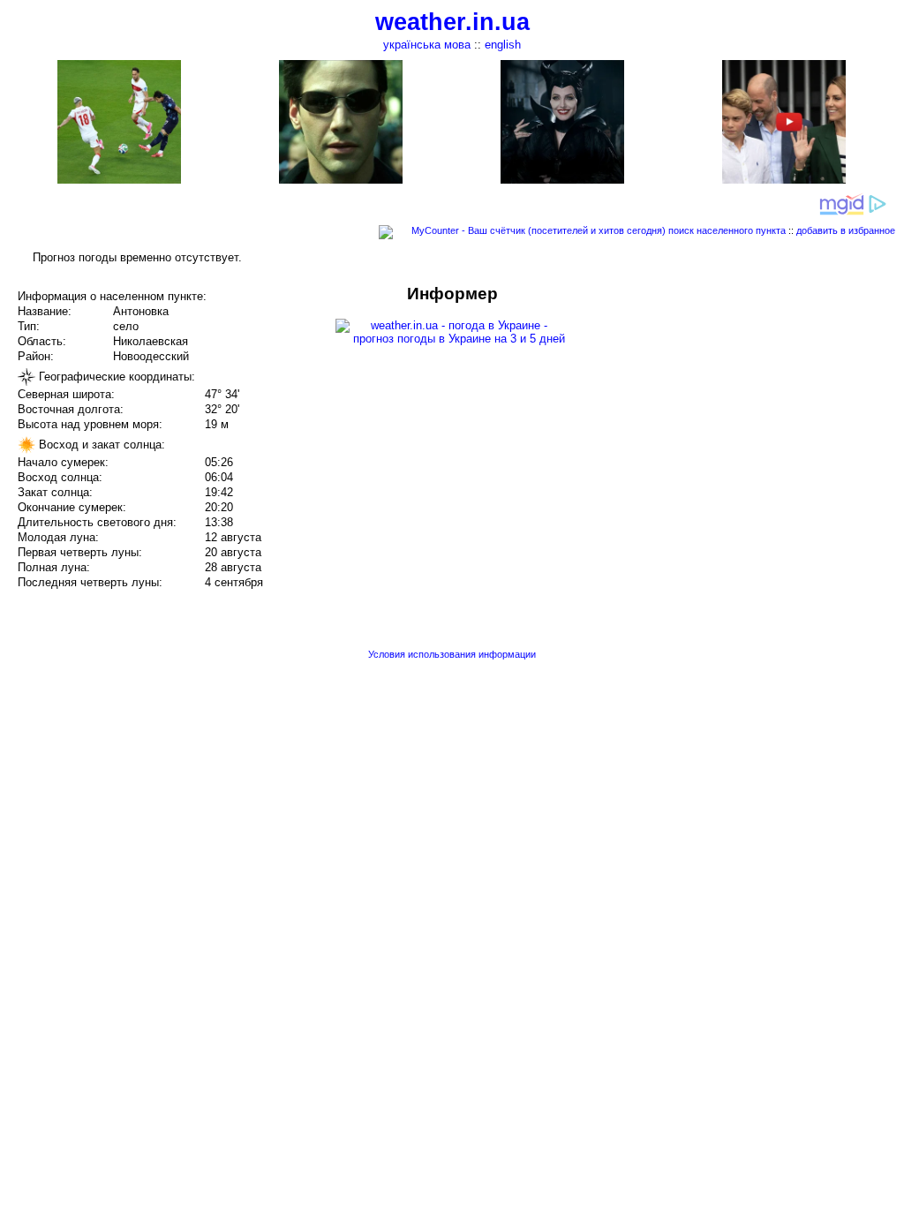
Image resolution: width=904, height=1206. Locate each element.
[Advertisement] (725, 407)
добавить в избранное (845, 230)
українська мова (427, 44)
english (503, 44)
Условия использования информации (452, 654)
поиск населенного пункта (727, 230)
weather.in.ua (452, 22)
